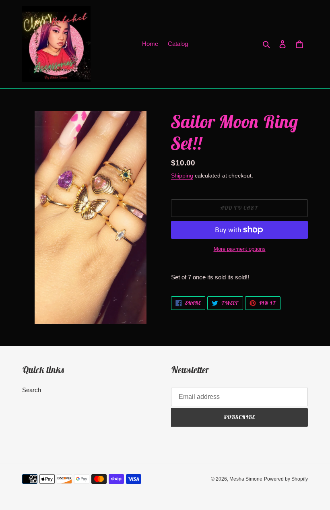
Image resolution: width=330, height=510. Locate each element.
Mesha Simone (245, 479)
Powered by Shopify (286, 479)
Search (31, 389)
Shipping (182, 175)
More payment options (240, 249)
